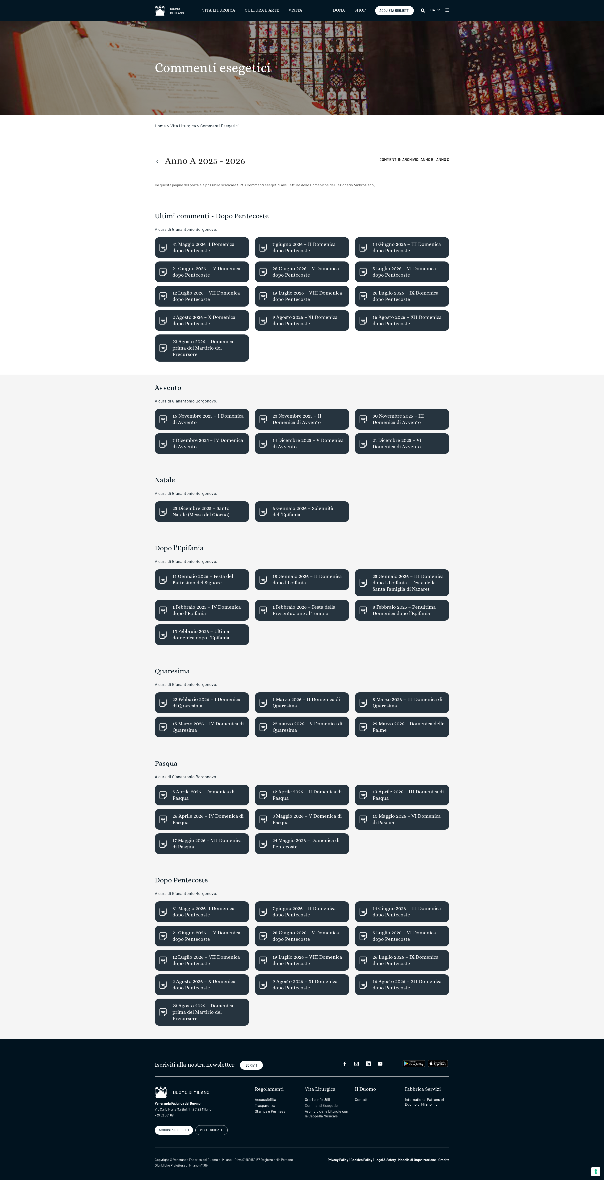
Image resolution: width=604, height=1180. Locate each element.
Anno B (427, 159)
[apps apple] (437, 1063)
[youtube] (380, 1063)
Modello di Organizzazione (417, 1160)
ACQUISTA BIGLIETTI (394, 11)
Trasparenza (265, 1105)
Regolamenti (269, 1089)
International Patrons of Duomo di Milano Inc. (424, 1101)
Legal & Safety (385, 1160)
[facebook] (344, 1063)
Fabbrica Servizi (423, 1089)
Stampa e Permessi (270, 1111)
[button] (435, 9)
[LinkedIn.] (368, 1063)
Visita (295, 10)
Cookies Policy (361, 1160)
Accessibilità (265, 1099)
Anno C (442, 159)
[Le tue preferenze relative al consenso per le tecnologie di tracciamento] (595, 1171)
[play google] (413, 1063)
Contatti (362, 1099)
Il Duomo (365, 1089)
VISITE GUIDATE (211, 1130)
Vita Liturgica (218, 10)
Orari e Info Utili (317, 1099)
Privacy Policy (338, 1160)
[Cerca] (423, 10)
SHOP (360, 10)
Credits (443, 1160)
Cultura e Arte (262, 10)
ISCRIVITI (251, 1065)
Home (160, 125)
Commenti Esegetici (322, 1105)
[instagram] (356, 1063)
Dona (339, 10)
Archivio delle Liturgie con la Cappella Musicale (326, 1113)
